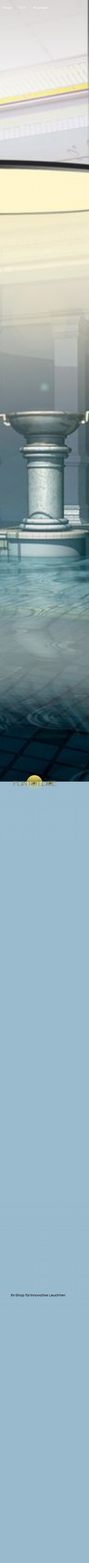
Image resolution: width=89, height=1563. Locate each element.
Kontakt (41, 7)
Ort (22, 7)
